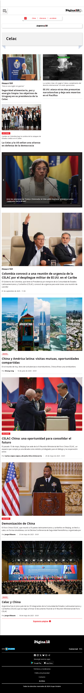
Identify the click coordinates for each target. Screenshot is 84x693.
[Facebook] (35, 655)
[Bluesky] (43, 655)
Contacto (42, 677)
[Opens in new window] (36, 663)
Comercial (73, 649)
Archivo (42, 681)
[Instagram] (38, 655)
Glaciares (42, 18)
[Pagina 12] (74, 11)
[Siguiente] (80, 180)
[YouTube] (46, 655)
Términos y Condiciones (42, 669)
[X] (41, 655)
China (34, 18)
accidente (53, 18)
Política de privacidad (42, 673)
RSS (80, 649)
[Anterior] (3, 180)
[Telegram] (49, 655)
